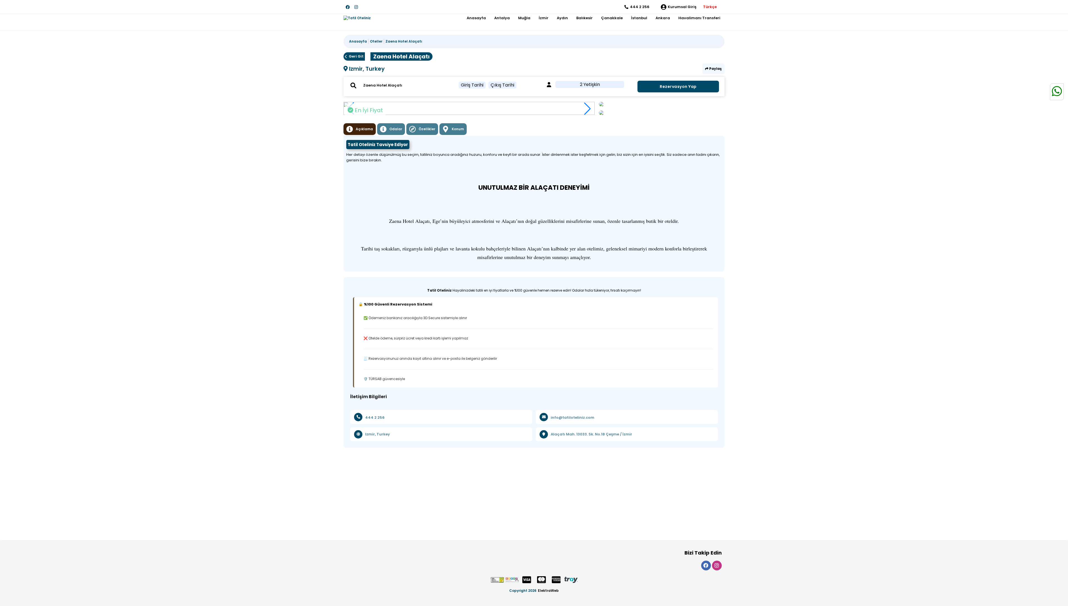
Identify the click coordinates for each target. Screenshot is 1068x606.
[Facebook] (348, 7)
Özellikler (427, 129)
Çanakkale (612, 18)
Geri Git (356, 56)
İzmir (543, 18)
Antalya (502, 18)
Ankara (663, 18)
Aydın (562, 18)
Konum (458, 129)
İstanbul (639, 18)
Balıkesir (584, 18)
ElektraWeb (548, 590)
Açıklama (364, 129)
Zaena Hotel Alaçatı (403, 41)
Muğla (524, 18)
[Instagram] (356, 7)
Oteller (376, 41)
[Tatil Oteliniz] (357, 18)
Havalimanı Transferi (699, 18)
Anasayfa (476, 18)
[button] (587, 108)
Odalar (395, 129)
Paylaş (715, 68)
